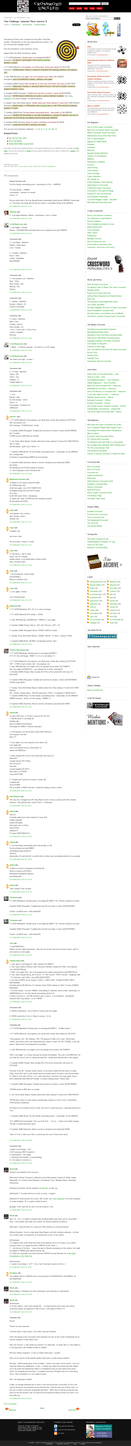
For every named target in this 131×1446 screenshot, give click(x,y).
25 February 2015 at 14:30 (21, 1210)
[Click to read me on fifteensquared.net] (102, 639)
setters (92, 610)
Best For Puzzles (93, 469)
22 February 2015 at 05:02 (21, 955)
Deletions (90, 159)
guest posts (94, 601)
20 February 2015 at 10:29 (21, 504)
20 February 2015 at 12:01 (21, 545)
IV (42, 129)
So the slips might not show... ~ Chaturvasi (103, 394)
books (92, 588)
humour (112, 601)
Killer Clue (91, 299)
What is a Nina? (93, 433)
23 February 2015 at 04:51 (21, 1019)
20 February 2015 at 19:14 (21, 791)
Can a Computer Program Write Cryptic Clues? (104, 428)
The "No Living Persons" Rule (98, 448)
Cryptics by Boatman (95, 475)
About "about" (92, 233)
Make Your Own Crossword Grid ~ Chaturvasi (104, 386)
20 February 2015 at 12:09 (21, 565)
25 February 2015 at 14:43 (21, 1267)
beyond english (95, 585)
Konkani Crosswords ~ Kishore (98, 403)
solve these (40, 24)
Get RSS (61, 1433)
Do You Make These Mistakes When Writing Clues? (106, 445)
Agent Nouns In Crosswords (97, 185)
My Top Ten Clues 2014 (17, 138)
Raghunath (13, 606)
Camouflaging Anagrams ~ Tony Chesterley (103, 380)
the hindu (113, 613)
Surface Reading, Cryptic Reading (99, 182)
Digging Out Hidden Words (97, 142)
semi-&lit (72, 115)
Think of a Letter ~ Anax (96, 377)
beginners (113, 582)
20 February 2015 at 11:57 (21, 522)
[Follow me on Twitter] (109, 36)
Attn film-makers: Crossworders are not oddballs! (105, 313)
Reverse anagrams (94, 221)
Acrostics (90, 165)
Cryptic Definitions (94, 176)
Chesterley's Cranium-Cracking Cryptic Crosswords (106, 316)
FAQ (85, 8)
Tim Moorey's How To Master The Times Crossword (106, 287)
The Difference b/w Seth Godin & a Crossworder (105, 442)
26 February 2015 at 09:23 (21, 1398)
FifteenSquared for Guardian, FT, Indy (101, 542)
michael (12, 712)
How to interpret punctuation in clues (100, 224)
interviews (113, 604)
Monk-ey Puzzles (93, 490)
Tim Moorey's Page (94, 496)
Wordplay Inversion (94, 239)
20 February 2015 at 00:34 (21, 473)
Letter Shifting (92, 170)
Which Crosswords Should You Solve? (101, 133)
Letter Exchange (93, 173)
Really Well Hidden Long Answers (21, 144)
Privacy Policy (63, 1444)
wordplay (93, 623)
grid (111, 597)
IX (56, 129)
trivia (111, 616)
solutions (27, 24)
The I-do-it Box (92, 523)
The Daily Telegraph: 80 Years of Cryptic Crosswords (106, 308)
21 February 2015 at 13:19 (21, 937)
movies (112, 607)
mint (91, 607)
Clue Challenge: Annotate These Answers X (25, 21)
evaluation (94, 597)
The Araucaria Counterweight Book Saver (102, 302)
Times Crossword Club (95, 517)
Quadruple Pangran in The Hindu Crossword (103, 341)
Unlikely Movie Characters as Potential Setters (104, 296)
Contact (49, 1444)
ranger (12, 510)
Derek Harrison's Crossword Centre (100, 481)
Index (99, 8)
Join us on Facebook (66, 1429)
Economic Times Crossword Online (100, 436)
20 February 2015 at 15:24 (21, 707)
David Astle (91, 478)
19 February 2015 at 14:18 (21, 269)
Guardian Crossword (94, 511)
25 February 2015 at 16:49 (21, 1294)
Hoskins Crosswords (94, 487)
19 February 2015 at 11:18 (21, 206)
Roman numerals (43, 60)
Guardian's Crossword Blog (97, 484)
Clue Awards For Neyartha (97, 344)
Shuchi (16, 164)
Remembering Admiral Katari (97, 332)
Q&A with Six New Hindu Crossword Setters (103, 338)
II (36, 129)
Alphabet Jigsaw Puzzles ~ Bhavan (100, 397)
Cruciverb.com (92, 472)
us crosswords (115, 620)
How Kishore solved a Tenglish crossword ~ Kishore (106, 406)
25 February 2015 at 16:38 (21, 1282)
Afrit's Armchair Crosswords (97, 284)
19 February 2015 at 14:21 (21, 292)
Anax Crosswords (93, 467)
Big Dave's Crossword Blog (97, 548)
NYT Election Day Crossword (98, 439)
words (112, 623)
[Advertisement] (34, 32)
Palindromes (91, 236)
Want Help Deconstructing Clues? (99, 202)
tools (92, 616)
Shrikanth (13, 212)
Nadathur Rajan (15, 961)
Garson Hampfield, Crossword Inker (100, 310)
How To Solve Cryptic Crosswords (99, 127)
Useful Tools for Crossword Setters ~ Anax (103, 374)
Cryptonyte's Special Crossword (99, 361)
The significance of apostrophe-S (99, 218)
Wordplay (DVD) (93, 290)
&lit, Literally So (93, 179)
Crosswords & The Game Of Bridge (100, 191)
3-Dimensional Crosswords (97, 451)
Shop (92, 8)
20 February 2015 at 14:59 (21, 644)
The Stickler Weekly (94, 526)
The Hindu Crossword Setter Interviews (101, 329)
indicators (93, 604)
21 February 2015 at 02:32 (21, 892)
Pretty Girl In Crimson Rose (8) (98, 293)
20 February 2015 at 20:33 (21, 836)
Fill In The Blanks (15, 141)
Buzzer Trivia (92, 352)
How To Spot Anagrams (96, 139)
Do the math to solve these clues (99, 244)
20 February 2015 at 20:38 (21, 859)
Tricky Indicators (93, 230)
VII (49, 129)
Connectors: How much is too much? (101, 247)
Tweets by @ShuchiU (95, 690)
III (39, 129)
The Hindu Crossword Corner (97, 539)
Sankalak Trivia (93, 358)
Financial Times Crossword (97, 514)
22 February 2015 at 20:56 (21, 1002)
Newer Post (72, 1410)
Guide (79, 8)
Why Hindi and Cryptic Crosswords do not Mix (104, 425)
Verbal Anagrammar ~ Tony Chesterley (101, 383)
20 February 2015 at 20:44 (21, 879)
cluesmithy (94, 591)
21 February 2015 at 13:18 (21, 914)
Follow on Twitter (66, 1426)
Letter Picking (92, 168)
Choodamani (14, 897)
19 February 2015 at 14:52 (21, 362)
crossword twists (96, 594)
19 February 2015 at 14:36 (21, 338)
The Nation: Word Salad (96, 499)
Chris (11, 943)
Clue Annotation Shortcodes (97, 197)
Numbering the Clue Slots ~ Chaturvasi (101, 389)
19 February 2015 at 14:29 (21, 310)
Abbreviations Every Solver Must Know (101, 136)
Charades (90, 144)
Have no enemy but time (96, 242)
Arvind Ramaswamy (16, 224)
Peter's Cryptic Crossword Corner (99, 493)
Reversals (91, 150)
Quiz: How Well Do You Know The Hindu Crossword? (106, 350)
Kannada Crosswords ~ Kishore (99, 400)
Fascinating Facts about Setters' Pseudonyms (104, 430)
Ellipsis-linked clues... (95, 227)
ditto (111, 594)
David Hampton (15, 796)
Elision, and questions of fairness (99, 215)
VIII (53, 129)
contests (16, 24)
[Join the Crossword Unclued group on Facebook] (119, 36)
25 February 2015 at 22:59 (21, 1312)
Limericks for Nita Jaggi (96, 347)
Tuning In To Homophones (97, 156)
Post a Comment (10, 1404)
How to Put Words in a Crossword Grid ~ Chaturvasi (106, 391)
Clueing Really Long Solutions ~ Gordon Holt (103, 409)
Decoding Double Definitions (97, 153)
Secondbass (13, 1273)
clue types (114, 588)
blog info (113, 585)
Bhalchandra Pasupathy (18, 479)
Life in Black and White (95, 305)
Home (71, 8)
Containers (91, 147)
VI (46, 129)
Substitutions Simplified (96, 162)
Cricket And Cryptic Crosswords (99, 188)
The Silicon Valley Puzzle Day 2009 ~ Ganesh (104, 412)
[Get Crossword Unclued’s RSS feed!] (93, 36)
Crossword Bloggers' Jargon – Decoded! (102, 200)
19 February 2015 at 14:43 (21, 350)
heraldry (43, 106)
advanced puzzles (96, 582)
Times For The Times (95, 545)
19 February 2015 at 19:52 (21, 411)
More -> (107, 55)
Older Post (12, 1410)
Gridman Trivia (92, 355)
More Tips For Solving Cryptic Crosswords (103, 130)
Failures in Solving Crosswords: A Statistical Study (106, 454)
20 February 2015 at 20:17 (21, 805)
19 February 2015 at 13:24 (21, 233)
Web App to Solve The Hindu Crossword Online (104, 335)
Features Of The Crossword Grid (99, 194)
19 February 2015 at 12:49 (21, 218)
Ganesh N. (13, 417)
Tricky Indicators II (59, 1199)
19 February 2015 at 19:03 (21, 385)
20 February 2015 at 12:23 (21, 600)
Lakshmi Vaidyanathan (17, 650)
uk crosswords (95, 620)
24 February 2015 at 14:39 (21, 1163)
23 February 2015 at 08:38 (21, 1140)
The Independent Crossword (97, 520)
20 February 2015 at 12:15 (21, 582)
